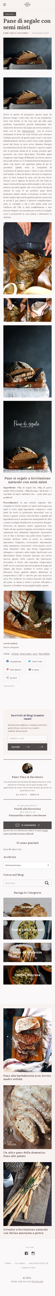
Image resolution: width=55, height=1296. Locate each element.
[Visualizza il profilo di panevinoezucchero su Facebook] (26, 1253)
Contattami (28, 1268)
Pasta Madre (44, 654)
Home (8, 1263)
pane (35, 654)
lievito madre (25, 654)
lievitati (15, 654)
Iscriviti (16, 747)
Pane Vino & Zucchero (15, 33)
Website (34, 795)
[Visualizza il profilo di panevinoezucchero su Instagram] (33, 1253)
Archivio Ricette (38, 1263)
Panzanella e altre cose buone (27, 815)
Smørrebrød (28, 130)
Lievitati (9, 14)
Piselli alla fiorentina (27, 808)
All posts (21, 795)
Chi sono (20, 1263)
